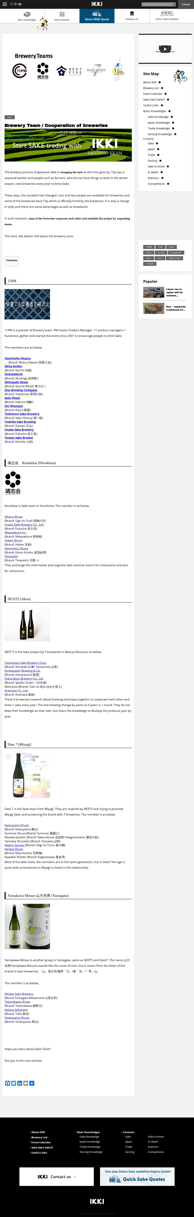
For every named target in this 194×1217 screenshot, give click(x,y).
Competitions (156, 183)
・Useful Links (38, 1152)
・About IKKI (37, 1132)
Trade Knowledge (159, 128)
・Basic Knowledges (87, 1132)
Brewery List (132, 19)
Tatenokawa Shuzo (17, 1002)
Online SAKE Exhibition (167, 19)
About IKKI (149, 82)
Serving (152, 160)
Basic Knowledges (27, 19)
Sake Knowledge (158, 117)
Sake (151, 143)
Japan (151, 149)
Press (160, 258)
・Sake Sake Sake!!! (41, 1147)
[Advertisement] (165, 215)
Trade (151, 155)
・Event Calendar (40, 1142)
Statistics (153, 178)
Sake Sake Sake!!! (154, 99)
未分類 (149, 247)
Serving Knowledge (160, 134)
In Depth (149, 263)
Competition (176, 252)
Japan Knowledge (159, 122)
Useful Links (151, 105)
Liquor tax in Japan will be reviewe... (174, 292)
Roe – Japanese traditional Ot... (176, 308)
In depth (153, 172)
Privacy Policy (184, 1213)
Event (148, 258)
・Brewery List (38, 1137)
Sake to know (156, 166)
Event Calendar (62, 19)
